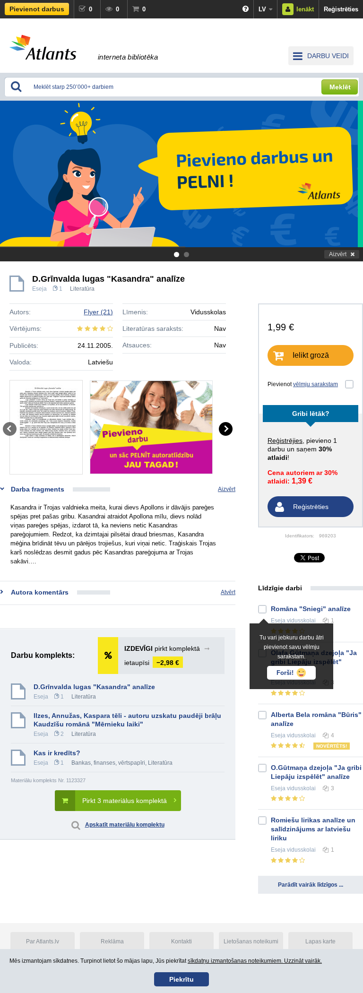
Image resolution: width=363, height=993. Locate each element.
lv (262, 9)
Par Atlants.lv (42, 941)
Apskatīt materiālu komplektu (124, 824)
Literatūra (82, 288)
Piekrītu (181, 979)
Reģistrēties (341, 9)
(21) (98, 312)
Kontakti (181, 941)
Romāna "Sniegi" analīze (311, 609)
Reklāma (112, 941)
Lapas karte (320, 941)
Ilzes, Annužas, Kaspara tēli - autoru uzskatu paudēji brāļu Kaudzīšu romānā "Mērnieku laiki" (127, 720)
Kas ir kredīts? (57, 753)
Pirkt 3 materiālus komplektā (124, 800)
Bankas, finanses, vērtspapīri (108, 763)
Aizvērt (337, 254)
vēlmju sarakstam (315, 384)
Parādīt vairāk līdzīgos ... (310, 884)
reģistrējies (285, 440)
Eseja (39, 288)
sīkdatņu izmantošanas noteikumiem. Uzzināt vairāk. (255, 961)
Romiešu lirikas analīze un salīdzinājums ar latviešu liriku (313, 829)
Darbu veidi (328, 56)
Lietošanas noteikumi (251, 941)
